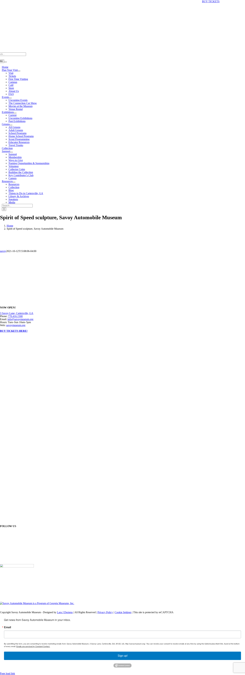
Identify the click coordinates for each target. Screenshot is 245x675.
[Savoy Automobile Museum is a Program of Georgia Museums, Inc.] (37, 603)
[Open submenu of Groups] (11, 125)
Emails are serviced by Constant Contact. (33, 646)
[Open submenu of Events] (10, 98)
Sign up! (123, 655)
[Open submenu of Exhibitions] (15, 113)
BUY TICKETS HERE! (14, 330)
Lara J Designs (65, 612)
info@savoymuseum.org (20, 319)
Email (7, 627)
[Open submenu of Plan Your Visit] (19, 70)
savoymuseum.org (15, 325)
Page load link (7, 673)
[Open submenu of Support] (11, 152)
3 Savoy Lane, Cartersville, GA (16, 313)
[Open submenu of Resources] (14, 182)
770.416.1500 (15, 316)
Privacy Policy (105, 612)
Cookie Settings (123, 612)
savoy (3, 251)
